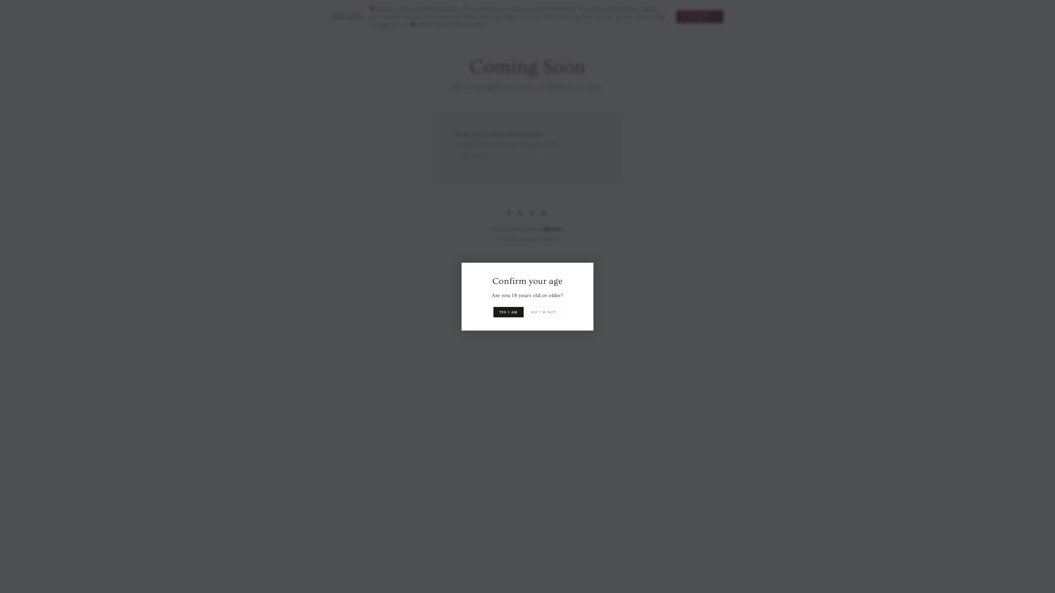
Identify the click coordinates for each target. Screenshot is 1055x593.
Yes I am (508, 312)
